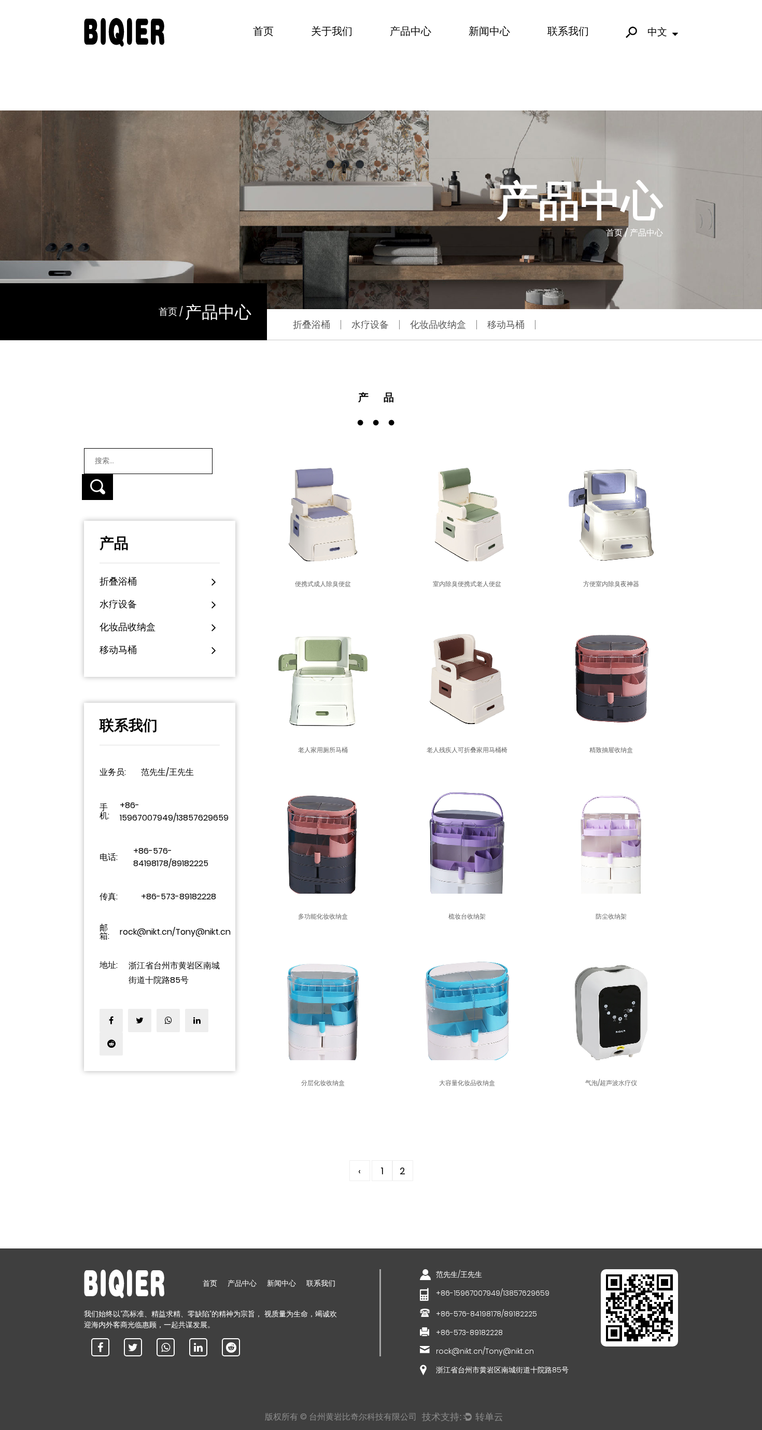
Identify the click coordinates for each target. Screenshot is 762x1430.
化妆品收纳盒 (438, 324)
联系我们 (568, 31)
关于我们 (331, 31)
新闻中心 (489, 31)
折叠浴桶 (311, 324)
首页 (263, 31)
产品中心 (410, 31)
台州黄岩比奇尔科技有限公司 (363, 1417)
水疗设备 (405, 49)
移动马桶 (433, 48)
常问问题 (326, 49)
